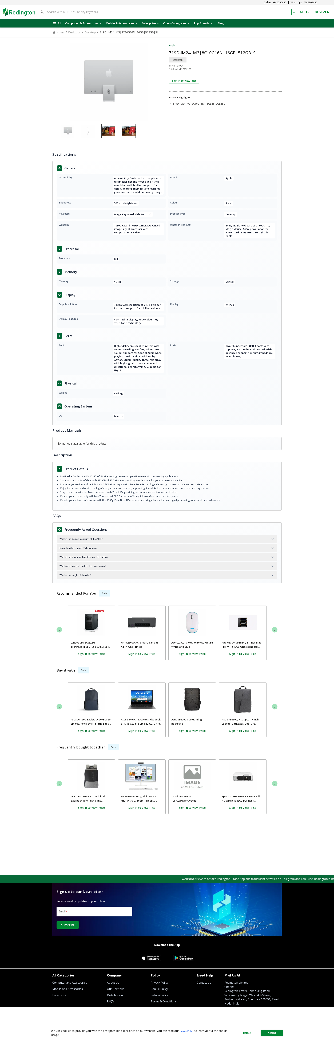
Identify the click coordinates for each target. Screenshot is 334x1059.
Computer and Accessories (69, 983)
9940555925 (279, 2)
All (59, 23)
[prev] (59, 629)
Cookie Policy (159, 989)
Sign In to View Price (184, 80)
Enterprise (149, 23)
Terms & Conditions (164, 1001)
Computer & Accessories (81, 23)
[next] (274, 629)
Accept (272, 1032)
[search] (42, 12)
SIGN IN (324, 12)
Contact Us (204, 983)
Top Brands (201, 23)
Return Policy (159, 995)
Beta (104, 593)
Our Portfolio (115, 989)
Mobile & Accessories (120, 23)
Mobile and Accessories (67, 989)
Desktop (90, 32)
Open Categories (174, 23)
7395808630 (310, 2)
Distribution (115, 995)
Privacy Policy (159, 983)
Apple (172, 45)
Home (60, 32)
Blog (221, 23)
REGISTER (303, 12)
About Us (113, 983)
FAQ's (110, 1001)
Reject (247, 1032)
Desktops (74, 32)
